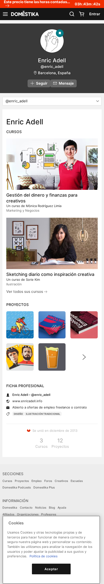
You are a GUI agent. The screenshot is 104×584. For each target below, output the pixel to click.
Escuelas (77, 481)
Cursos (7, 481)
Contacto (26, 507)
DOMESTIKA (24, 14)
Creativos (61, 481)
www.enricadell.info (27, 401)
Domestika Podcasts (16, 487)
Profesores (48, 514)
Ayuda (62, 507)
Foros (48, 481)
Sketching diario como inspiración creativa (50, 274)
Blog (52, 507)
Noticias (40, 507)
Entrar (94, 14)
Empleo (36, 481)
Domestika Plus (44, 487)
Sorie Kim (33, 279)
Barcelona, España (54, 73)
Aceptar (51, 569)
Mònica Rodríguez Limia (43, 206)
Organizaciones (27, 514)
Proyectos (22, 481)
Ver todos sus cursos (25, 291)
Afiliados (8, 514)
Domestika (9, 507)
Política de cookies (44, 556)
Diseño (18, 413)
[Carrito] (81, 14)
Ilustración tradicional (43, 413)
